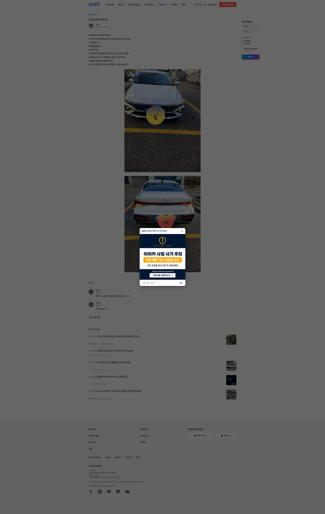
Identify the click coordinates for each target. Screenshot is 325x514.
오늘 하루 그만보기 (148, 283)
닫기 (181, 283)
